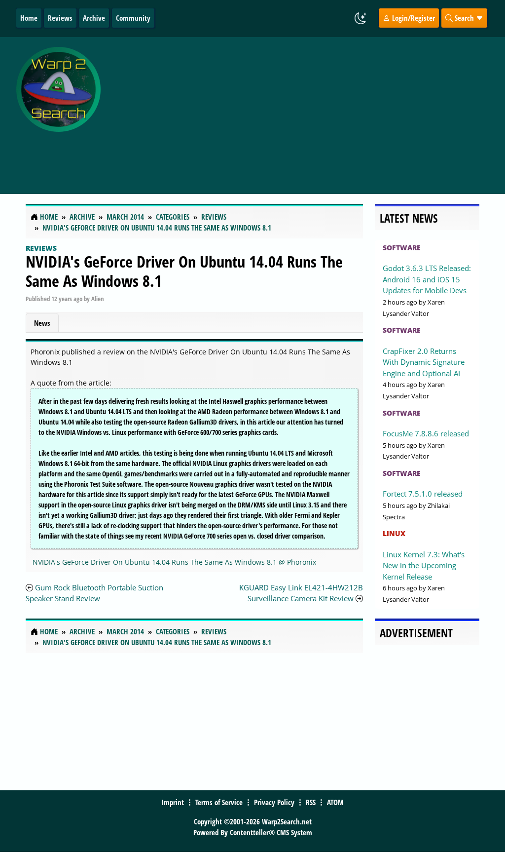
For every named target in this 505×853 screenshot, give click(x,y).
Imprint (172, 802)
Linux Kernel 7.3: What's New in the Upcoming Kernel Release (424, 565)
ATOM (335, 802)
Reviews (60, 18)
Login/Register (412, 18)
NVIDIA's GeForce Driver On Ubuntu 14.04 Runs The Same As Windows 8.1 (184, 271)
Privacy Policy (274, 802)
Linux (394, 533)
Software (402, 247)
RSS (311, 802)
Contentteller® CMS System (271, 832)
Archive (94, 18)
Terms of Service (219, 802)
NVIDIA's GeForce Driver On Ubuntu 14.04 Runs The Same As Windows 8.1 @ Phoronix (174, 562)
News (42, 323)
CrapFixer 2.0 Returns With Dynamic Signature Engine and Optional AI (424, 362)
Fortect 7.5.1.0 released (423, 494)
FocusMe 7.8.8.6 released (426, 433)
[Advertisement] (305, 110)
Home (28, 18)
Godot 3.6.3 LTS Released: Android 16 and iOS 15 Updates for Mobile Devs (427, 279)
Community (133, 18)
